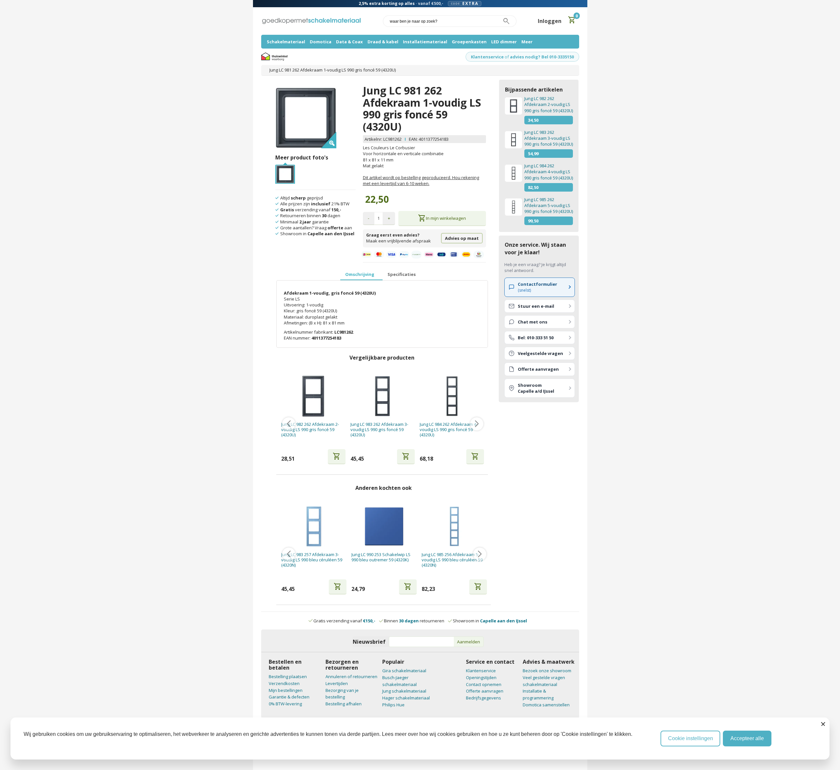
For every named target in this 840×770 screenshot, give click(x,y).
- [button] (368, 218)
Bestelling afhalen (344, 704)
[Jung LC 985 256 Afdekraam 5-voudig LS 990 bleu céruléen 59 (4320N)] (454, 526)
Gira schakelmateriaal (404, 671)
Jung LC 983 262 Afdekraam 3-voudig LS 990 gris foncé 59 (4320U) (379, 430)
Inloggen (549, 21)
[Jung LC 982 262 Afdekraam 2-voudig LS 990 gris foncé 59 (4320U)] (313, 396)
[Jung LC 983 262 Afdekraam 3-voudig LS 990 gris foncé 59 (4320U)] (382, 396)
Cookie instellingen (690, 738)
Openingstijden (481, 677)
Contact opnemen (483, 684)
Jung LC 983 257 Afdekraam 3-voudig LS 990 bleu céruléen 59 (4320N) (311, 560)
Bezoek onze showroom (547, 671)
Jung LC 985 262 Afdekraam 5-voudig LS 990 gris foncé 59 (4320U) (548, 205)
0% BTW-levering (285, 704)
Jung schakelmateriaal (404, 691)
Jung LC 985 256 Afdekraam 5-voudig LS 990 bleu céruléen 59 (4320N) (452, 560)
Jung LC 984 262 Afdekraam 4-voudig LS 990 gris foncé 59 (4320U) (448, 430)
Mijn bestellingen (286, 690)
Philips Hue (393, 705)
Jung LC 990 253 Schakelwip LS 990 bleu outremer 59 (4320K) (380, 557)
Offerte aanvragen (484, 691)
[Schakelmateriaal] (311, 21)
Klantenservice (487, 57)
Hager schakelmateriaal (406, 698)
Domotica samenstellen (546, 705)
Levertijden (337, 683)
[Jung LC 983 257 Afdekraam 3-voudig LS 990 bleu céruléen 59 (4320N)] (314, 526)
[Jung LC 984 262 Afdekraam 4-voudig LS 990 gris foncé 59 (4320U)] (452, 396)
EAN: (413, 139)
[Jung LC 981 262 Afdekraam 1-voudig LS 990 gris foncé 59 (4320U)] (285, 168)
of (507, 57)
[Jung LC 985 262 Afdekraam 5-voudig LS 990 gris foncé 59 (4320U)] (513, 207)
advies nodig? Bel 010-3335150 (542, 57)
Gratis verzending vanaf (344, 621)
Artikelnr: (374, 139)
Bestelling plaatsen (288, 676)
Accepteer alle (747, 738)
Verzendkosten (284, 683)
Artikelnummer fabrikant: (309, 332)
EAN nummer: (297, 338)
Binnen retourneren (414, 621)
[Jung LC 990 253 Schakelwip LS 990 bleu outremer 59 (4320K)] (384, 526)
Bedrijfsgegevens (483, 698)
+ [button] (389, 218)
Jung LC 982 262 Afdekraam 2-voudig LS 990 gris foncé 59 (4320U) (310, 430)
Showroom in (490, 621)
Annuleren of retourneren (351, 676)
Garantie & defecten (289, 697)
